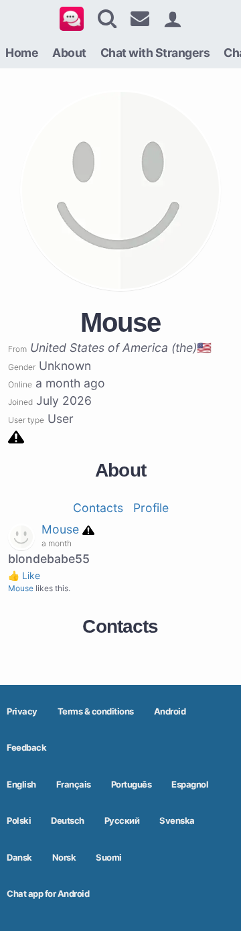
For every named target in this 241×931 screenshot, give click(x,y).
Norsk (64, 857)
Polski (19, 820)
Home (21, 53)
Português (131, 784)
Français (73, 784)
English (21, 784)
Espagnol (189, 784)
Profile (151, 508)
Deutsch (67, 820)
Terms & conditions (96, 711)
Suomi (109, 857)
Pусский (122, 820)
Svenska (177, 820)
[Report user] (16, 436)
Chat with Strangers (155, 53)
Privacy (22, 711)
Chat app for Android (48, 893)
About (69, 53)
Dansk (19, 857)
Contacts (98, 508)
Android (170, 711)
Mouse (60, 529)
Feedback (26, 747)
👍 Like (24, 575)
